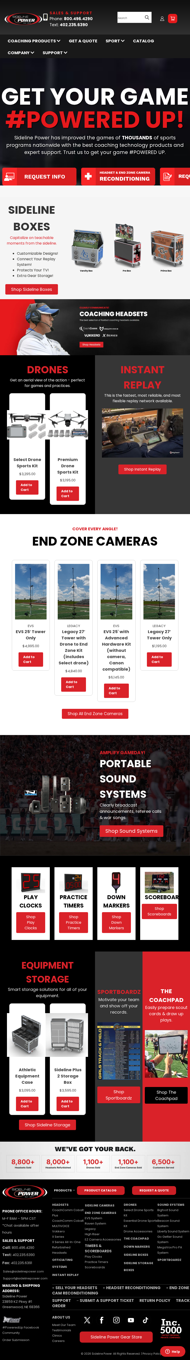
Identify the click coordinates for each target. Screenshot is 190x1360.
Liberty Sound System (173, 1231)
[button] (127, 248)
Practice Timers (96, 1262)
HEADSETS (60, 1205)
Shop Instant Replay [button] (142, 469)
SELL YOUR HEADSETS (76, 1288)
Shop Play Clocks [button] (31, 922)
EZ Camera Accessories (103, 1239)
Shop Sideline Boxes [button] (31, 289)
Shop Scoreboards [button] (159, 911)
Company (19, 53)
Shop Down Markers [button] (116, 922)
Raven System (95, 1223)
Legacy (90, 1229)
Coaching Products (32, 41)
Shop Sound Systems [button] (131, 831)
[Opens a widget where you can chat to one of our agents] (172, 1352)
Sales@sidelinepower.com (23, 1271)
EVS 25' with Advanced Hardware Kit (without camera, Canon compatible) (116, 650)
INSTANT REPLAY (65, 1275)
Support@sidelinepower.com (25, 1278)
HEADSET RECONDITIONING (133, 1288)
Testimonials (61, 1330)
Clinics (57, 1335)
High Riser (92, 1234)
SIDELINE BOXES (136, 1255)
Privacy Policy (152, 1354)
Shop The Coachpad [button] (166, 1095)
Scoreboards (95, 1267)
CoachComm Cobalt (68, 1221)
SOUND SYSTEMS (170, 1205)
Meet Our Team (64, 1325)
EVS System (93, 1218)
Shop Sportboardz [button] (119, 1095)
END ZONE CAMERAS (100, 1213)
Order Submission (15, 1340)
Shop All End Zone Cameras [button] (95, 713)
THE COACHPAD (136, 1238)
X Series (58, 1236)
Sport (113, 41)
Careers (58, 1341)
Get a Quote (83, 41)
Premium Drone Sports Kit (67, 466)
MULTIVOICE (61, 1226)
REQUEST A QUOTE (154, 1190)
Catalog (143, 41)
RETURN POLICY (155, 1300)
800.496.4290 (22, 1247)
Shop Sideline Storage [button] (47, 1125)
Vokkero (58, 1231)
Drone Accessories (138, 1231)
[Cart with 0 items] (172, 18)
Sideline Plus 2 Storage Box (68, 1076)
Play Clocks (93, 1256)
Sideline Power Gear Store (116, 1337)
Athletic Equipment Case (27, 1076)
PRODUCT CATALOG (100, 1190)
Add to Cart (26, 487)
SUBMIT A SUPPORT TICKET (107, 1300)
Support (53, 53)
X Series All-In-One (66, 1242)
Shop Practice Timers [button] (73, 922)
